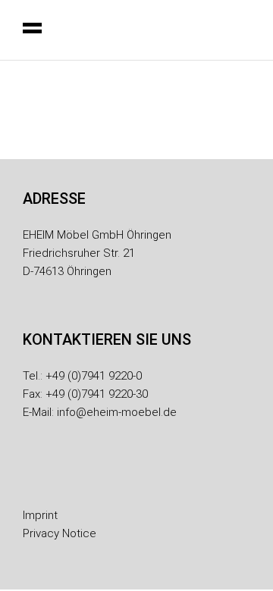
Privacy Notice (59, 533)
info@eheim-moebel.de (117, 412)
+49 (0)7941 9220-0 (94, 376)
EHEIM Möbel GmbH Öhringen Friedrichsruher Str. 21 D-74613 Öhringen (97, 253)
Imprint (40, 515)
